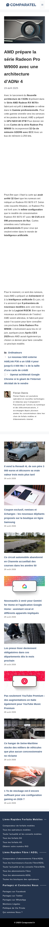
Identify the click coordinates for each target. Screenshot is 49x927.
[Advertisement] (24, 165)
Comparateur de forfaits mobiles (19, 826)
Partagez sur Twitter (13, 896)
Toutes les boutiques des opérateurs (21, 879)
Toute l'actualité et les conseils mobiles (22, 834)
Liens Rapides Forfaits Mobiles (23, 819)
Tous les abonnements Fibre (17, 871)
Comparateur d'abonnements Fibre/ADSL (23, 858)
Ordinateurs (15, 352)
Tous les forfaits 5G (12, 838)
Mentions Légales (11, 904)
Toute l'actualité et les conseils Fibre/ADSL (24, 867)
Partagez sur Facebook (14, 891)
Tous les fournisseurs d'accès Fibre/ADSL (23, 863)
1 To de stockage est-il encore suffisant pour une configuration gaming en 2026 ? (23, 795)
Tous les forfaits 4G (12, 842)
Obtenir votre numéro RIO (15, 846)
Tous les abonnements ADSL (17, 875)
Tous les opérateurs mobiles (17, 830)
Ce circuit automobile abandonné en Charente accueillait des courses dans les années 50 (23, 561)
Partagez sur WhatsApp (14, 900)
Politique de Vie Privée (14, 908)
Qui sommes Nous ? (13, 912)
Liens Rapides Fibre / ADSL (20, 852)
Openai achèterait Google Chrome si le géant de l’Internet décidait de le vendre (22, 379)
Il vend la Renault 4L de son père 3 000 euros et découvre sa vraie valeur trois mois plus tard (24, 470)
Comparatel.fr (28, 922)
